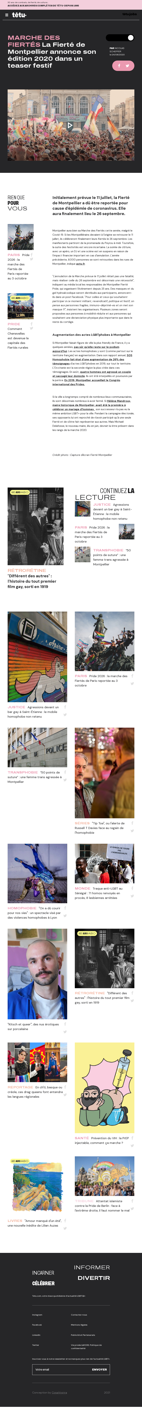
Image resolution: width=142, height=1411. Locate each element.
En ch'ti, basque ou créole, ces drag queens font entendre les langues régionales (35, 1092)
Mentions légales (79, 1324)
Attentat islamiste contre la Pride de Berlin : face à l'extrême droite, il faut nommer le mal (102, 1206)
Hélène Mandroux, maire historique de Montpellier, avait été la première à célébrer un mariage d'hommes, (91, 405)
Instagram (37, 1314)
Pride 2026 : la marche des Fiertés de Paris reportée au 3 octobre (101, 681)
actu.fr (80, 264)
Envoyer (99, 1369)
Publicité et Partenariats (83, 1335)
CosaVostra (59, 1392)
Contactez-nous (79, 1314)
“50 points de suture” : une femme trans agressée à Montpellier (35, 777)
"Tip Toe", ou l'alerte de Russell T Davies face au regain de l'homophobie (100, 828)
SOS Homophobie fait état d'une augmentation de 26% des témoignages (92, 359)
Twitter (35, 1345)
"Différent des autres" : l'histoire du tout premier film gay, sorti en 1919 (32, 581)
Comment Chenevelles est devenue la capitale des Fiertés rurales (18, 338)
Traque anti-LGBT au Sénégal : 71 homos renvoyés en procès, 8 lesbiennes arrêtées (98, 893)
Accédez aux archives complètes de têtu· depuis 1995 (43, 5)
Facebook (37, 1324)
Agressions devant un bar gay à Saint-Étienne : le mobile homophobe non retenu (33, 712)
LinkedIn (36, 1335)
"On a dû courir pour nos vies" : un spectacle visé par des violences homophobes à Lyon (34, 913)
